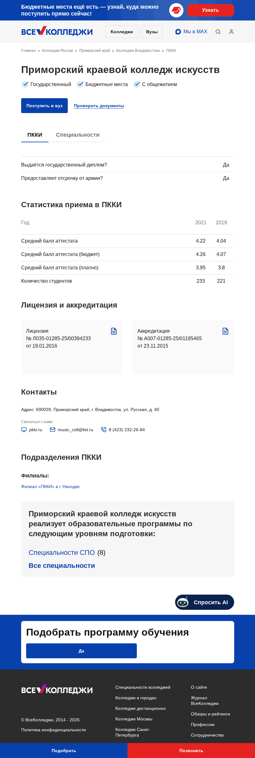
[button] (218, 32)
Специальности (78, 135)
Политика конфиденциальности (53, 729)
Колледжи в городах (135, 697)
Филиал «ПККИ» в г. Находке (50, 486)
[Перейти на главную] (57, 31)
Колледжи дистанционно (140, 708)
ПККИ (34, 135)
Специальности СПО (62, 552)
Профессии (203, 724)
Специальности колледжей (142, 687)
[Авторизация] (231, 32)
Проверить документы (99, 105)
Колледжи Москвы (133, 718)
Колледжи (122, 31)
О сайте (199, 687)
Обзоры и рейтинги (210, 713)
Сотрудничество (207, 735)
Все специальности (62, 565)
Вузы (152, 31)
